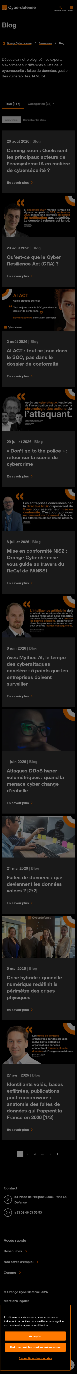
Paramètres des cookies (35, 1358)
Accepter (35, 1336)
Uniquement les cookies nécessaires (35, 1347)
